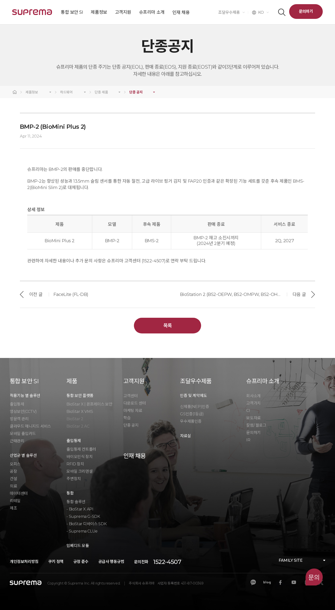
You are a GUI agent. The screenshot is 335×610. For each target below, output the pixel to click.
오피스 (15, 464)
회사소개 (253, 396)
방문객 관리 (19, 419)
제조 (13, 508)
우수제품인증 (191, 421)
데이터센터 (19, 493)
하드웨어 (66, 92)
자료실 (185, 435)
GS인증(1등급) (192, 414)
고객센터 (130, 396)
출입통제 (17, 404)
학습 (126, 418)
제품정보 (32, 92)
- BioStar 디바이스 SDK (86, 523)
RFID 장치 (75, 464)
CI (248, 410)
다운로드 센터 (134, 403)
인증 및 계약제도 (193, 395)
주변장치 (73, 478)
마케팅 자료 (132, 410)
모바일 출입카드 (23, 433)
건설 (13, 478)
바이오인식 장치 (79, 456)
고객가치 (253, 403)
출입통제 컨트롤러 (81, 449)
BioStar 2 (74, 419)
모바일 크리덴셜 (79, 471)
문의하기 (306, 11)
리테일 (15, 500)
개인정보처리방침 (24, 561)
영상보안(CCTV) (23, 411)
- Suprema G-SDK (83, 516)
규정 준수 (81, 561)
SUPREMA (32, 14)
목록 (167, 326)
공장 (13, 471)
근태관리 (17, 441)
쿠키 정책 (56, 561)
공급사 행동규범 (111, 561)
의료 (13, 486)
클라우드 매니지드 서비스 (30, 426)
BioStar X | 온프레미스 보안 (89, 404)
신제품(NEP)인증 (194, 406)
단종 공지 (135, 92)
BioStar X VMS (79, 411)
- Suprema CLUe (81, 531)
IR (248, 440)
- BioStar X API (79, 509)
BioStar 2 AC (77, 426)
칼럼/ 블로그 (256, 425)
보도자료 (253, 418)
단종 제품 (101, 92)
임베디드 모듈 (77, 545)
